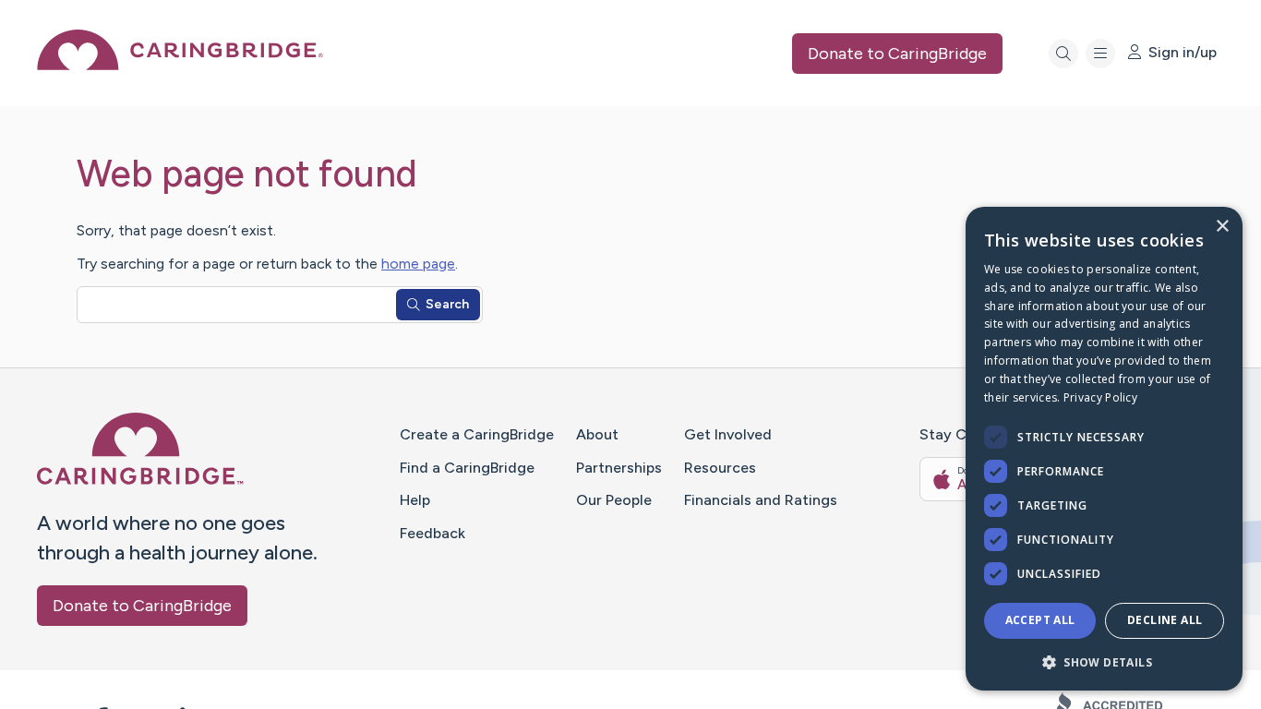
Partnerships (619, 467)
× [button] (1222, 227)
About (597, 434)
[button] (1104, 661)
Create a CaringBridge (477, 434)
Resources (720, 467)
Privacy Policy (1100, 397)
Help (415, 500)
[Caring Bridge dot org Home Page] (180, 65)
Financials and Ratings (760, 500)
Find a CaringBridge (467, 467)
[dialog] (1104, 449)
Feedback (432, 533)
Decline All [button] (1164, 620)
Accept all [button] (1040, 620)
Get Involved (728, 434)
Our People (614, 500)
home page (418, 263)
